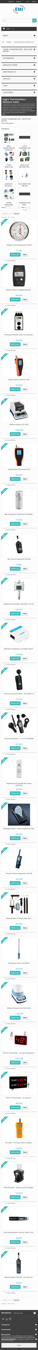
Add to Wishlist (11, 260)
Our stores (8, 92)
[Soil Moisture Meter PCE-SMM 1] (19, 949)
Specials (6, 79)
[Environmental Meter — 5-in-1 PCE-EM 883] (19, 725)
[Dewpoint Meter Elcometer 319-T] (19, 366)
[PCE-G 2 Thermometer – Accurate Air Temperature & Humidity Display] (19, 1084)
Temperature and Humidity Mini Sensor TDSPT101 (19, 784)
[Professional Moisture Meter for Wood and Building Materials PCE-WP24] (19, 321)
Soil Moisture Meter (24, 185)
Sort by (3, 207)
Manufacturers (10, 65)
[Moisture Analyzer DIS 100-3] (19, 410)
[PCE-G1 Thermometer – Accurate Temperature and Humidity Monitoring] (19, 1039)
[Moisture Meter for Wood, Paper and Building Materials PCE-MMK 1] (19, 904)
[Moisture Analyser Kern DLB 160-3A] (19, 994)
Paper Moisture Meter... (9, 205)
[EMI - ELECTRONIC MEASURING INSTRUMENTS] (19, 9)
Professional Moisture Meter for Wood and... (19, 335)
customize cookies (29, 1340)
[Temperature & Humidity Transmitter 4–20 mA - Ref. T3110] (19, 590)
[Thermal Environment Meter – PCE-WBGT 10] (19, 680)
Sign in (34, 1)
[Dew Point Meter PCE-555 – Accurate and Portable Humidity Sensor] (19, 1263)
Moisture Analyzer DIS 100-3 (19, 424)
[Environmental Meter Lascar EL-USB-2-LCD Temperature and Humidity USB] (19, 1218)
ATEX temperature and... (24, 148)
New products (9, 72)
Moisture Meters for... (24, 166)
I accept (19, 1345)
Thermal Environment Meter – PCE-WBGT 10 (19, 694)
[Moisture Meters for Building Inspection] (24, 156)
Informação (8, 58)
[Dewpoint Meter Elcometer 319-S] (19, 455)
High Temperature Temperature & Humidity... (19, 514)
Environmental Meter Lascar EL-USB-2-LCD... (19, 1232)
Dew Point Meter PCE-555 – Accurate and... (19, 1277)
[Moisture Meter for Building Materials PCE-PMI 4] (19, 276)
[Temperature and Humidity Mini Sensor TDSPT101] (19, 769)
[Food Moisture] (8, 156)
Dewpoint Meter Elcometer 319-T (19, 379)
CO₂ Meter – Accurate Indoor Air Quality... (19, 1143)
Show (23, 207)
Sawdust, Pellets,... (9, 185)
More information (19, 1340)
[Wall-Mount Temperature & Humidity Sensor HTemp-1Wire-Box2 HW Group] (19, 635)
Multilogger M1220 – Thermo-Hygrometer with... (19, 828)
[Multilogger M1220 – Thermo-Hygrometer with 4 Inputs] (19, 815)
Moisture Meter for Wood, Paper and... (19, 918)
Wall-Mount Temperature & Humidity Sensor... (19, 649)
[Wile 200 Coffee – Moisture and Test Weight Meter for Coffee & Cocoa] (19, 1174)
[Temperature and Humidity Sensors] (24, 194)
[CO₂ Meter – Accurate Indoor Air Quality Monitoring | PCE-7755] (19, 1129)
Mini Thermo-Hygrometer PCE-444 (19, 559)
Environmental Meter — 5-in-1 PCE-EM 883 (19, 738)
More (4, 114)
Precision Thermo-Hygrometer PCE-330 (19, 873)
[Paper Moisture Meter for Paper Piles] (8, 194)
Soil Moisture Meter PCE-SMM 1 (19, 963)
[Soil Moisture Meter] (24, 175)
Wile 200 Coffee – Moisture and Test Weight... (19, 1187)
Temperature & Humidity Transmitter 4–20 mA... (19, 604)
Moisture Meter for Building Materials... (19, 290)
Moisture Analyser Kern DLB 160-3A (19, 1008)
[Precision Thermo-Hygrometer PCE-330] (19, 859)
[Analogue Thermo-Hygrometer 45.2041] (19, 231)
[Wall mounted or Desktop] (8, 137)
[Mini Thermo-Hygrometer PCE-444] (19, 545)
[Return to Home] (3, 42)
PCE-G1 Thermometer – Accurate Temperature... (19, 1053)
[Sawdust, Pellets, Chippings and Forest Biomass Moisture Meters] (8, 175)
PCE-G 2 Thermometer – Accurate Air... (19, 1098)
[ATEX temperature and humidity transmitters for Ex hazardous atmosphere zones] (24, 137)
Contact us (11, 1)
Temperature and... (24, 204)
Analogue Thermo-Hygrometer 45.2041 (19, 245)
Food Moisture (9, 166)
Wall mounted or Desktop (8, 148)
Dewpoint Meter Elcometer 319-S (19, 469)
